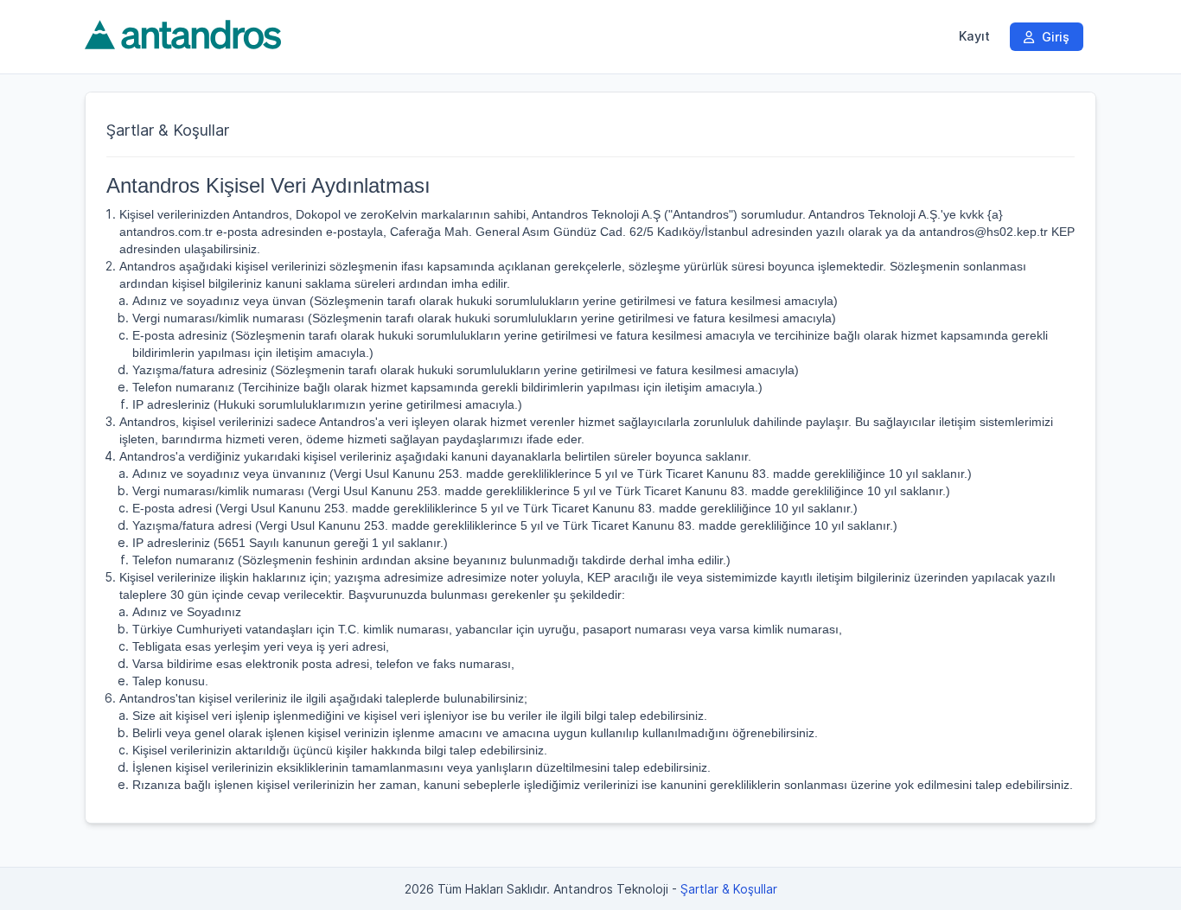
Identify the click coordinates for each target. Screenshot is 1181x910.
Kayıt (974, 36)
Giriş (1053, 36)
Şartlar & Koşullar (728, 888)
